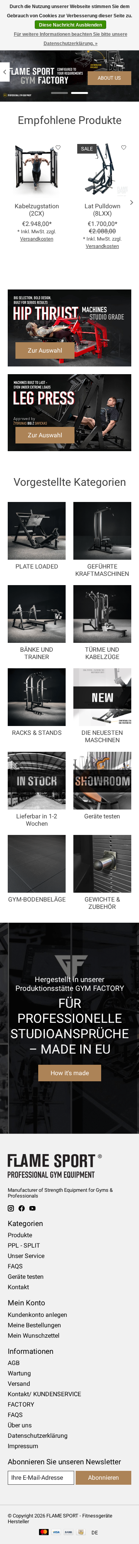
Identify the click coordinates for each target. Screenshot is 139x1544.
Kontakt (18, 1287)
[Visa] (56, 1532)
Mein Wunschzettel (33, 1335)
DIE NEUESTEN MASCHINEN (102, 736)
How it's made (70, 1073)
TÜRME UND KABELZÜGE (102, 653)
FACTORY (21, 1404)
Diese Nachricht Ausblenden (70, 25)
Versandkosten (36, 239)
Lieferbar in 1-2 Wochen (36, 820)
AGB (14, 1363)
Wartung (19, 1373)
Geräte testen (102, 816)
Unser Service (26, 1256)
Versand (19, 1383)
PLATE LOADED (36, 566)
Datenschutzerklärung (38, 1435)
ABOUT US (109, 78)
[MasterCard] (44, 1532)
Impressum (23, 1446)
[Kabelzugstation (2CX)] (37, 169)
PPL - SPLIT (24, 1245)
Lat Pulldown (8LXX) (102, 209)
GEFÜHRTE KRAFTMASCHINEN (102, 570)
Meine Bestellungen (34, 1325)
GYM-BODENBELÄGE (37, 899)
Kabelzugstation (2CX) (37, 209)
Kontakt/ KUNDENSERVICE (44, 1394)
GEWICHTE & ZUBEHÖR (102, 903)
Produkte (20, 1235)
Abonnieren (103, 1477)
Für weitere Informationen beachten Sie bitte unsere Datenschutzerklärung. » (70, 39)
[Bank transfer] (69, 1532)
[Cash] (81, 1532)
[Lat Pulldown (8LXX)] (102, 169)
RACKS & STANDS (37, 732)
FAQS (15, 1266)
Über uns (20, 1425)
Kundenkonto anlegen (37, 1314)
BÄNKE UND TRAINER (36, 653)
